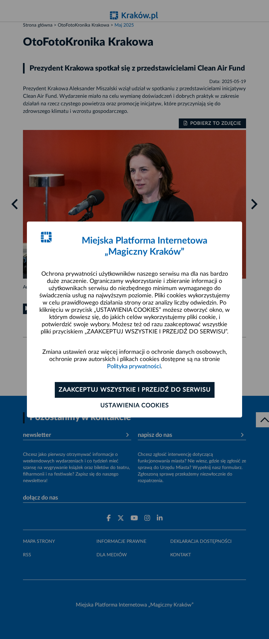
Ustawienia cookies (134, 406)
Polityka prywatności (134, 367)
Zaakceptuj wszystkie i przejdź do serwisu (135, 390)
